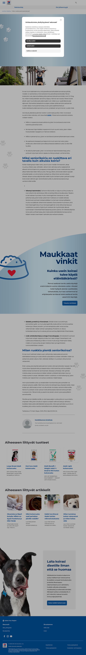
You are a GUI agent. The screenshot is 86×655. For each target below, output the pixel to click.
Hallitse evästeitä (31, 51)
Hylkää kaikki (30, 46)
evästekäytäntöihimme (39, 36)
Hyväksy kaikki (30, 41)
